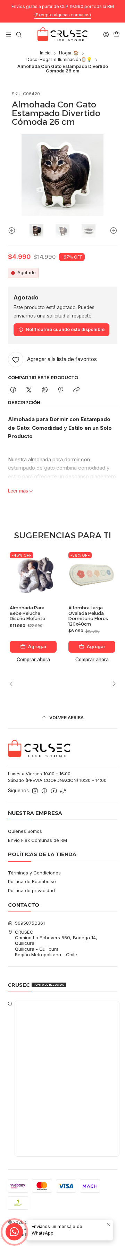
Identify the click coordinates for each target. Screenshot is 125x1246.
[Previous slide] (13, 230)
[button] (63, 1079)
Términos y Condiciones (34, 872)
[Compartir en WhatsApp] (44, 390)
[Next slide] (112, 230)
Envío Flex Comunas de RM (37, 840)
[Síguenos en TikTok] (63, 791)
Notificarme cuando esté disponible (65, 329)
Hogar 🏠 (69, 53)
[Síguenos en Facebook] (44, 791)
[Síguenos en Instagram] (35, 791)
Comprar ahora (33, 659)
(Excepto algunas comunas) (62, 14)
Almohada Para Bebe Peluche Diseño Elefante (27, 613)
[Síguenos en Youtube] (54, 791)
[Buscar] (19, 34)
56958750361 (30, 923)
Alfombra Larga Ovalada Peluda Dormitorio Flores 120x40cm (88, 616)
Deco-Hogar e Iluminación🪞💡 (59, 60)
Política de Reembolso (32, 881)
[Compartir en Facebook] (13, 390)
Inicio (45, 53)
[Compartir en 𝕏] (29, 390)
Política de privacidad (31, 890)
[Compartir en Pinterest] (60, 390)
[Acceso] (106, 34)
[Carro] (116, 34)
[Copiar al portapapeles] (76, 390)
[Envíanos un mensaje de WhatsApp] (14, 1231)
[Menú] (8, 34)
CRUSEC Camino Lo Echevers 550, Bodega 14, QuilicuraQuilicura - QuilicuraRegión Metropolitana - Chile (56, 943)
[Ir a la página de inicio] (63, 34)
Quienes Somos (25, 831)
